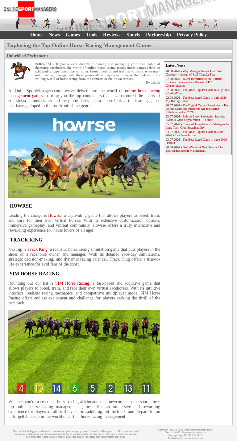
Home (36, 34)
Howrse (54, 215)
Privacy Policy (192, 34)
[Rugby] (190, 23)
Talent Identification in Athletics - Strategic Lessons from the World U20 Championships (195, 82)
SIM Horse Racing (72, 283)
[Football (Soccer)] (125, 23)
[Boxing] (86, 23)
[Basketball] (72, 23)
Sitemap (172, 435)
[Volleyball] (216, 23)
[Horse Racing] (164, 23)
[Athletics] (46, 23)
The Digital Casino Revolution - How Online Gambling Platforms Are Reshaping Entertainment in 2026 (198, 109)
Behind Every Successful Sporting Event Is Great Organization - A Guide (195, 118)
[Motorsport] (177, 23)
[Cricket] (99, 23)
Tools (91, 34)
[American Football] (33, 23)
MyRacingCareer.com (191, 438)
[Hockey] (151, 23)
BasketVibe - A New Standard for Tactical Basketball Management (194, 149)
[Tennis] (203, 23)
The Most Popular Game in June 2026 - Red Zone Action (194, 133)
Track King (37, 249)
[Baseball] (59, 23)
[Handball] (138, 23)
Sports (133, 34)
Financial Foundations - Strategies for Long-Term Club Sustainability (198, 125)
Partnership (158, 34)
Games (73, 34)
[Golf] (20, 23)
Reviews (111, 34)
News (54, 34)
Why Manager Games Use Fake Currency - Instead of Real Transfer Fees (194, 72)
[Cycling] (112, 23)
